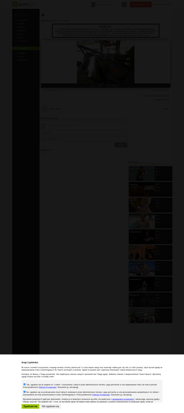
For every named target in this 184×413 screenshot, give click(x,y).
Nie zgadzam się (50, 406)
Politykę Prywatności (47, 387)
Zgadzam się (30, 406)
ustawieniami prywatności (123, 399)
